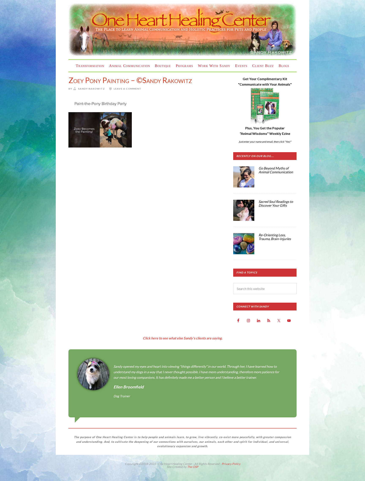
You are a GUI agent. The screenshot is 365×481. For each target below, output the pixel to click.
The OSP (192, 467)
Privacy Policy (231, 464)
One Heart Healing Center (182, 29)
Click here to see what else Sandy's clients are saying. (182, 338)
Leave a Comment (127, 88)
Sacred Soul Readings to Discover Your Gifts (276, 203)
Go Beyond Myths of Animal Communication (276, 170)
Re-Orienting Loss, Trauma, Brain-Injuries (275, 237)
